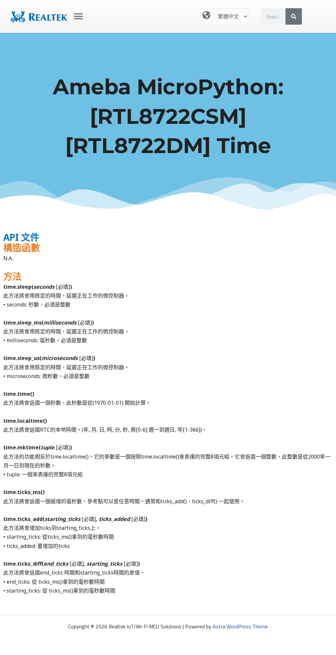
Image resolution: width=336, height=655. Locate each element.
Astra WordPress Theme (240, 626)
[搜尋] (293, 16)
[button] (78, 16)
